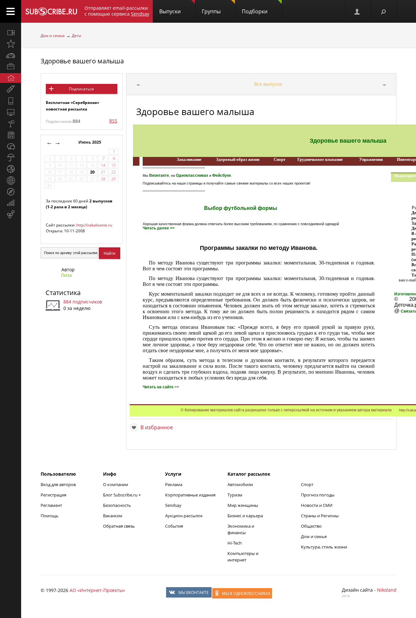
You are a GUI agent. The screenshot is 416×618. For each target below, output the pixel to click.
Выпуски (170, 11)
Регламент (51, 505)
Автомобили (240, 484)
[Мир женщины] (10, 89)
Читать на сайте (158, 387)
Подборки (254, 11)
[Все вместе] (10, 32)
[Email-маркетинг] (10, 214)
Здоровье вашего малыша (82, 61)
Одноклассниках (192, 175)
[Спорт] (10, 169)
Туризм (235, 495)
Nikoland (386, 590)
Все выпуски (268, 84)
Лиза (66, 275)
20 (92, 172)
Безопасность (117, 505)
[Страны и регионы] (10, 180)
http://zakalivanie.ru (94, 225)
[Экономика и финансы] (10, 203)
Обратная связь (119, 526)
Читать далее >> (159, 228)
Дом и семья (53, 35)
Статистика (63, 292)
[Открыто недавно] (10, 44)
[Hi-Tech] (10, 101)
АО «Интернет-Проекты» (97, 590)
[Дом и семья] (10, 78)
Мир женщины (243, 505)
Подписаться (81, 89)
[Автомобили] (10, 55)
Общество (311, 526)
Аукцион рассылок (184, 516)
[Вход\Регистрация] (357, 11)
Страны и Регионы (320, 516)
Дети (76, 35)
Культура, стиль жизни (324, 547)
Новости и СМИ (316, 505)
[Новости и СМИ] (10, 135)
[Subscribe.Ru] (51, 11)
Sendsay (173, 505)
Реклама (173, 484)
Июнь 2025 (90, 142)
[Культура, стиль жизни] (10, 123)
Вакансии (112, 516)
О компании (115, 484)
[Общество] (10, 146)
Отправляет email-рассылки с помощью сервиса (116, 11)
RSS (113, 121)
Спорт (307, 484)
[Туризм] (10, 192)
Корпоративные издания (190, 495)
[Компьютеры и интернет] (10, 112)
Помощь (49, 516)
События (174, 526)
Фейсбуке (221, 175)
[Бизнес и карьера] (10, 66)
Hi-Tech (235, 543)
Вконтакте (159, 175)
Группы (211, 11)
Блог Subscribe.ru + (122, 495)
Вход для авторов (58, 484)
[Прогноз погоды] (10, 157)
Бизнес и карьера (245, 516)
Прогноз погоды (317, 495)
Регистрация (53, 495)
